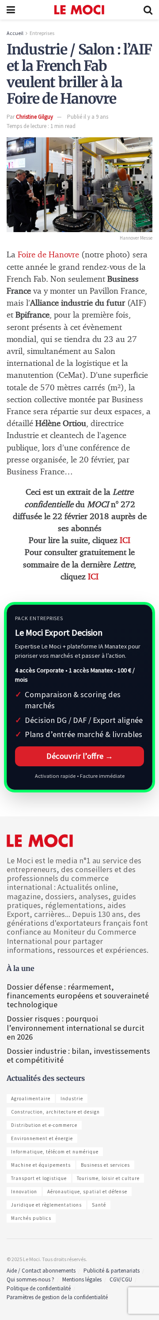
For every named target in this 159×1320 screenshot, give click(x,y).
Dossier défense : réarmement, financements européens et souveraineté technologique (78, 995)
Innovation (24, 1191)
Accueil (15, 33)
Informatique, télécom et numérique (54, 1152)
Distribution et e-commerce (44, 1125)
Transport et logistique (39, 1178)
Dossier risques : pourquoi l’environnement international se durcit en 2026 (75, 1027)
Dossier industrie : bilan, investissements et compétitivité (78, 1055)
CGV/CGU (121, 1279)
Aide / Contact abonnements (41, 1270)
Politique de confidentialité (39, 1288)
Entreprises (42, 33)
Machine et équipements (41, 1165)
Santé (99, 1205)
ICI (125, 540)
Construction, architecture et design (55, 1112)
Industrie (72, 1098)
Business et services (105, 1165)
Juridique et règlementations (46, 1205)
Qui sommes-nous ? (30, 1279)
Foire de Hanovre (48, 255)
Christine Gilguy (34, 116)
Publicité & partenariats (111, 1270)
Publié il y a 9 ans (87, 116)
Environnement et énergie (42, 1138)
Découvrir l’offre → (79, 756)
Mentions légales (82, 1279)
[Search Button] (148, 9)
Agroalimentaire (30, 1098)
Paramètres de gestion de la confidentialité (57, 1297)
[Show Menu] (11, 9)
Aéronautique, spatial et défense (87, 1191)
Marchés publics (31, 1218)
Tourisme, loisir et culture (108, 1178)
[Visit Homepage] (79, 10)
